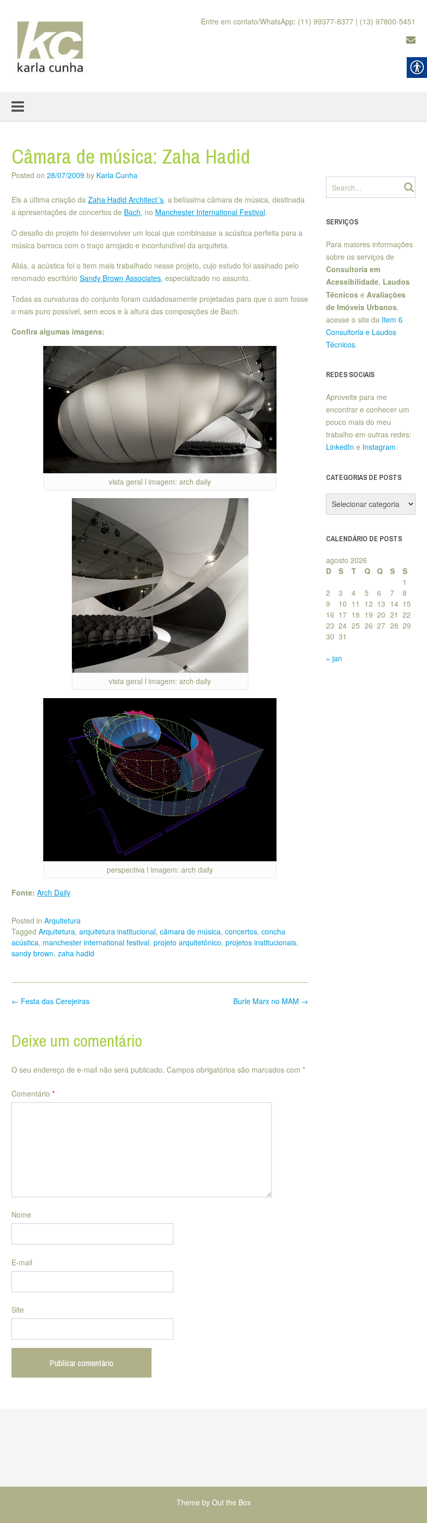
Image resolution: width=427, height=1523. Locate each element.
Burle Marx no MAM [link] (270, 1001)
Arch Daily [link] (53, 892)
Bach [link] (132, 212)
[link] (50, 46)
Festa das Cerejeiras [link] (50, 1001)
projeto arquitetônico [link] (187, 942)
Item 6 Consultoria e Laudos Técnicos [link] (364, 332)
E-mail (21, 1262)
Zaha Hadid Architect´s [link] (126, 199)
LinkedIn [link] (340, 447)
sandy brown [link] (32, 953)
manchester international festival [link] (96, 942)
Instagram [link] (379, 447)
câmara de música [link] (190, 931)
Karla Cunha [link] (116, 175)
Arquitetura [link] (62, 920)
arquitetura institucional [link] (117, 931)
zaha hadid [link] (76, 953)
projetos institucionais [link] (260, 942)
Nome (21, 1214)
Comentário (33, 1093)
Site (17, 1309)
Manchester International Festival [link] (210, 212)
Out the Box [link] (231, 1502)
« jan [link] (334, 658)
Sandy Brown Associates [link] (120, 278)
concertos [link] (241, 931)
